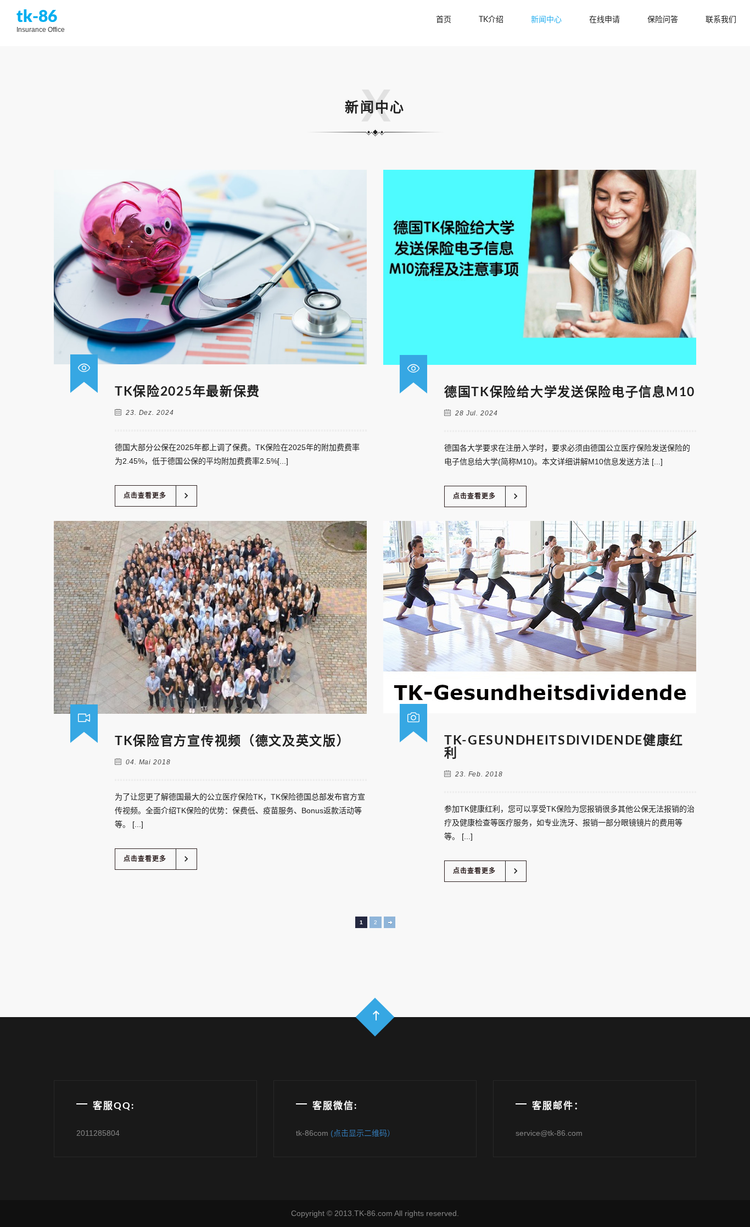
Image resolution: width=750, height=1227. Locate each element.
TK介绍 (491, 20)
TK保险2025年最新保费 (187, 391)
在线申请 (604, 20)
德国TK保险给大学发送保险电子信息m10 (569, 392)
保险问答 (662, 20)
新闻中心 (546, 20)
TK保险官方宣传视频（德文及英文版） (232, 741)
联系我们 (721, 20)
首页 (443, 20)
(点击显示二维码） (363, 1133)
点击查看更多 (158, 495)
